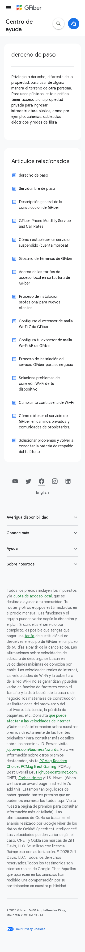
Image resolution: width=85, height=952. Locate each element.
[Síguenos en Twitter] (28, 481)
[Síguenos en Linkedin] (68, 481)
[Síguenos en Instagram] (54, 481)
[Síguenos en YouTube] (15, 481)
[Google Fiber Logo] (29, 7)
